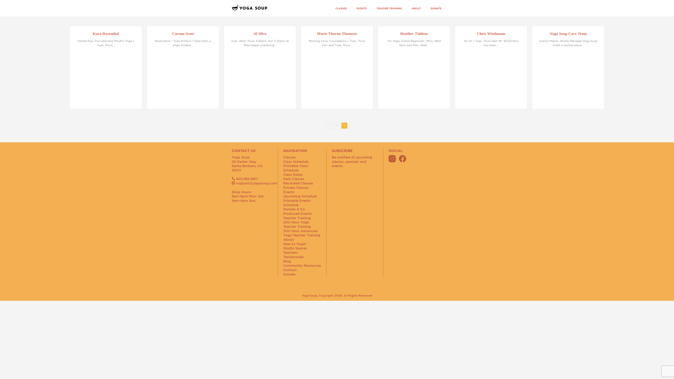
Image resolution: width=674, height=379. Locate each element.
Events (362, 8)
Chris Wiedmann (491, 33)
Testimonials (293, 257)
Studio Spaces (295, 248)
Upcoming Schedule (300, 196)
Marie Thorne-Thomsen (337, 33)
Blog (287, 261)
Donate (436, 8)
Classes (341, 8)
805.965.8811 (247, 179)
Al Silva (259, 33)
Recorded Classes (298, 183)
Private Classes (296, 188)
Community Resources (302, 265)
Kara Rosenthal (106, 33)
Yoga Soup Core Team (568, 33)
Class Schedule (295, 162)
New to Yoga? (294, 244)
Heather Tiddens (414, 33)
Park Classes (293, 179)
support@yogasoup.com (256, 183)
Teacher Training (389, 8)
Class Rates (293, 175)
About (416, 8)
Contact (290, 270)
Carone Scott (183, 33)
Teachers (290, 252)
